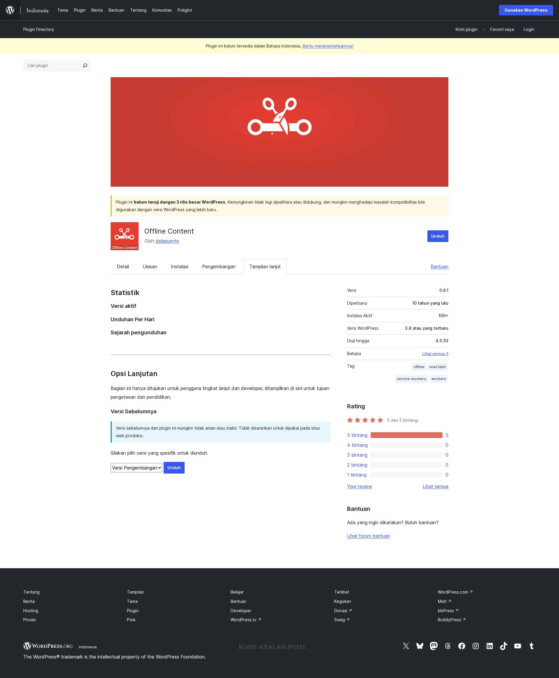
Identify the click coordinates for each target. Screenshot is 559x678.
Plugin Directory (38, 29)
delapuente (167, 241)
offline (419, 367)
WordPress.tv (246, 619)
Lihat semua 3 (435, 353)
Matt (445, 601)
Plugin (133, 610)
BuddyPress (452, 619)
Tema (132, 601)
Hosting (30, 610)
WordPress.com (455, 591)
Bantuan (439, 266)
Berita (29, 601)
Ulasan (150, 266)
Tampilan (135, 591)
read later (437, 367)
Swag (342, 619)
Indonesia (88, 647)
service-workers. (412, 379)
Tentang (31, 591)
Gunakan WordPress (526, 10)
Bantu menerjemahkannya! (328, 45)
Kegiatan (342, 601)
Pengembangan (219, 266)
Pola (131, 619)
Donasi (343, 610)
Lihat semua (435, 486)
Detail (123, 266)
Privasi (29, 619)
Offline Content (169, 231)
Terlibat (341, 591)
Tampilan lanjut (265, 266)
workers (438, 379)
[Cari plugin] (85, 65)
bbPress (448, 610)
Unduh (438, 236)
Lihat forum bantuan (368, 536)
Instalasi (179, 266)
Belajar (237, 591)
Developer (241, 610)
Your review (359, 486)
